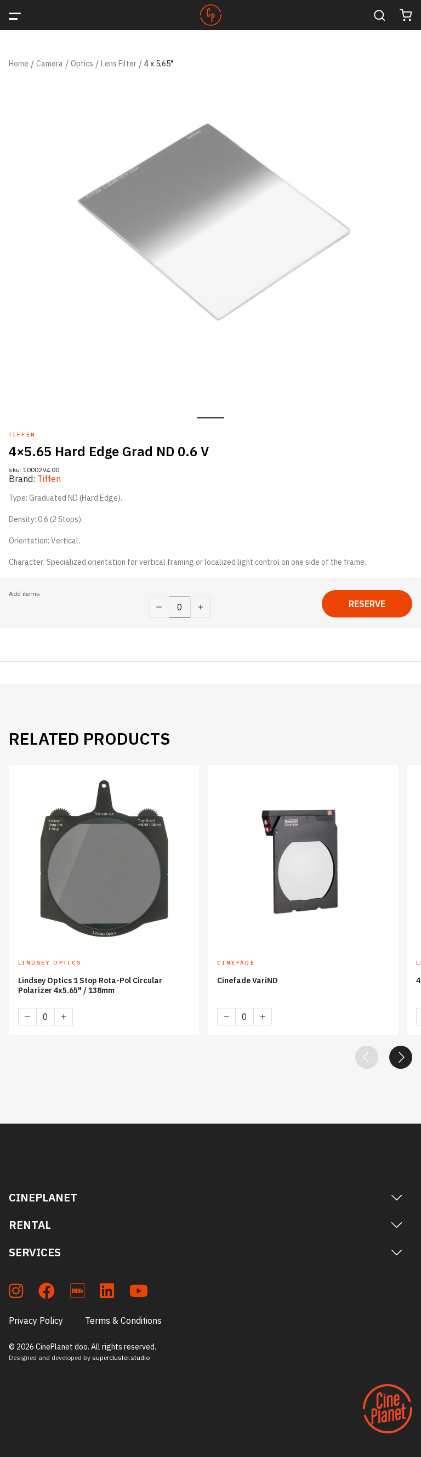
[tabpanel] (210, 242)
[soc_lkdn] (107, 1292)
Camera (49, 64)
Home (19, 64)
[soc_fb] (46, 1292)
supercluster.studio (121, 1357)
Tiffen (49, 478)
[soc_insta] (16, 1292)
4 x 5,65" (158, 64)
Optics (82, 64)
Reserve (367, 603)
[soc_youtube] (138, 1292)
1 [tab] (210, 418)
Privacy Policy (36, 1320)
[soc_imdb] (77, 1292)
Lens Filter (118, 64)
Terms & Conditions (123, 1320)
